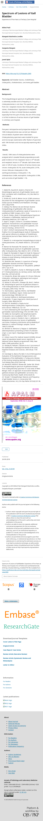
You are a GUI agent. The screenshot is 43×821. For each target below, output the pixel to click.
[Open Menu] (2, 2)
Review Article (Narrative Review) (15, 654)
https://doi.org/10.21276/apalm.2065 (18, 74)
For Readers (7, 681)
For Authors (7, 684)
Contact (11, 730)
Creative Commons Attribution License (23, 516)
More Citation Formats (11, 576)
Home (4, 7)
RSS (9, 771)
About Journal (13, 721)
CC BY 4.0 (23, 792)
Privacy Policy (13, 728)
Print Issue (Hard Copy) (16, 761)
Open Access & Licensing (17, 726)
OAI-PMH (11, 773)
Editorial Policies (14, 724)
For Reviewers (13, 744)
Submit (10, 763)
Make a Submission (11, 601)
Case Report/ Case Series (12, 650)
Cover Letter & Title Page (12, 642)
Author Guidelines (14, 755)
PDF (6, 449)
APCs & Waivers (13, 757)
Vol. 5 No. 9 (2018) (21, 7)
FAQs (10, 759)
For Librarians (7, 688)
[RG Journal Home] (21, 630)
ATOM (13, 771)
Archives (11, 7)
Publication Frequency (16, 746)
